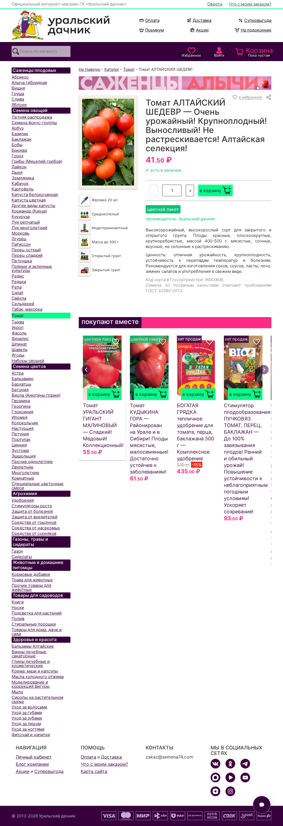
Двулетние (22, 467)
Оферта (214, 4)
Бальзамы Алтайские (33, 646)
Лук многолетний (29, 228)
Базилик (20, 134)
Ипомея (19, 417)
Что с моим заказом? (250, 4)
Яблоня (19, 105)
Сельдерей (23, 304)
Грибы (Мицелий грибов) (37, 161)
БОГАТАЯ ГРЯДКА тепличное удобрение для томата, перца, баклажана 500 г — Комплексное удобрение (195, 431)
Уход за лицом (26, 724)
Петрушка (22, 261)
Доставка (202, 20)
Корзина (258, 51)
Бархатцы (21, 384)
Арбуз (17, 128)
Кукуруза (21, 217)
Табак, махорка (27, 309)
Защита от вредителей (34, 517)
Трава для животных (32, 580)
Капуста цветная (29, 200)
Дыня (17, 172)
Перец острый (26, 250)
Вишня (18, 88)
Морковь (20, 233)
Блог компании (32, 764)
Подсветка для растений (37, 613)
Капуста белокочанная (35, 194)
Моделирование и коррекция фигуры (30, 684)
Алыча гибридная (29, 82)
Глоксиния (22, 412)
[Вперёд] (264, 369)
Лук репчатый (26, 222)
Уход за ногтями (28, 729)
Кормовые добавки (31, 574)
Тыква (18, 322)
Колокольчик (25, 423)
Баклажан (22, 139)
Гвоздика (21, 401)
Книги (18, 602)
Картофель (22, 189)
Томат (18, 315)
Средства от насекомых (36, 528)
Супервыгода (257, 20)
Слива (18, 99)
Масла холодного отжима (38, 677)
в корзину (210, 190)
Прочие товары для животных (31, 587)
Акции (202, 30)
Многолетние (25, 472)
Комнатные (23, 478)
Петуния (20, 434)
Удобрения (23, 500)
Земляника (23, 178)
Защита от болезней (32, 511)
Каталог (111, 69)
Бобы (17, 145)
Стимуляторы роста (32, 506)
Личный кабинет (34, 757)
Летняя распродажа (32, 117)
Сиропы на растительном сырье (37, 699)
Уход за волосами (29, 707)
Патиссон (21, 244)
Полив (18, 618)
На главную (89, 69)
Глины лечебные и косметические (31, 663)
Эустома (20, 450)
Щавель (19, 349)
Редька (19, 281)
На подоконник (256, 30)
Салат (17, 293)
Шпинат (19, 344)
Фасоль (19, 333)
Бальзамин (22, 379)
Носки (18, 607)
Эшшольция (24, 456)
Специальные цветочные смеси (38, 486)
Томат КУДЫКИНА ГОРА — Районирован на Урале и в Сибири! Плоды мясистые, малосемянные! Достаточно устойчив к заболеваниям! (149, 438)
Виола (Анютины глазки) (36, 395)
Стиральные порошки (34, 624)
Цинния (19, 445)
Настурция (22, 428)
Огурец (19, 239)
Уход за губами (27, 712)
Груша (18, 94)
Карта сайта (94, 771)
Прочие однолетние (32, 461)
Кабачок (20, 183)
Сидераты (22, 557)
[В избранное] (115, 341)
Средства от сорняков (34, 533)
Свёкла (19, 298)
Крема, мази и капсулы (35, 671)
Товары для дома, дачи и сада (37, 632)
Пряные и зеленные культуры (32, 268)
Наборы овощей (28, 361)
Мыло (17, 692)
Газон (17, 551)
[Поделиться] (268, 97)
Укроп (17, 327)
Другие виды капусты (33, 205)
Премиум (154, 30)
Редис (18, 276)
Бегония (20, 390)
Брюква (19, 150)
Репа (17, 287)
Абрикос (20, 77)
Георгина (21, 406)
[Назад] (86, 369)
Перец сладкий (27, 255)
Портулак (21, 439)
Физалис (20, 338)
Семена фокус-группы (34, 123)
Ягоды (18, 355)
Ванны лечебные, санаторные (29, 654)
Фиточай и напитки (31, 735)
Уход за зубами (27, 718)
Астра (17, 373)
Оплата (152, 20)
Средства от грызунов (34, 522)
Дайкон (19, 167)
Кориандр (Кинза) (29, 211)
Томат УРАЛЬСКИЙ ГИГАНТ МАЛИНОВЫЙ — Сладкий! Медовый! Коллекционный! (102, 425)
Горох (17, 156)
